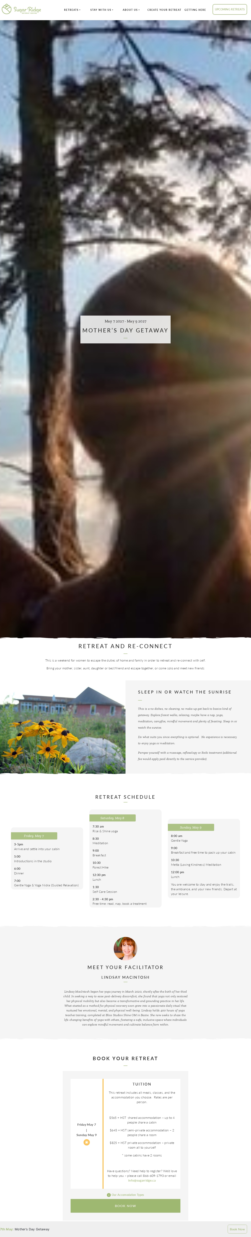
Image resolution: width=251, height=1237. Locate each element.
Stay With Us (100, 10)
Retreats (71, 10)
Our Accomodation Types (127, 1195)
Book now (125, 1205)
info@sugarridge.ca (142, 1180)
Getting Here (195, 10)
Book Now (237, 1229)
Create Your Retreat (164, 10)
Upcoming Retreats (230, 9)
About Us (130, 10)
